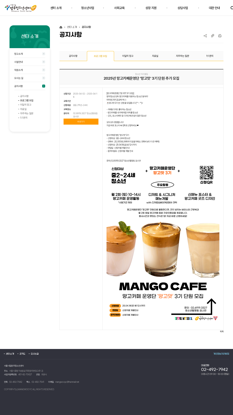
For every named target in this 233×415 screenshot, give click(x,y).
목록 (221, 331)
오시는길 (35, 354)
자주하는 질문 (26, 113)
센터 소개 (72, 27)
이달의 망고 (25, 104)
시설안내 (18, 61)
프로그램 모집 (26, 100)
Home (60, 27)
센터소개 (10, 354)
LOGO (22, 8)
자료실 (23, 109)
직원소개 (18, 70)
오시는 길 (18, 78)
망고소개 (18, 53)
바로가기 (80, 121)
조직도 (22, 354)
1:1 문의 (23, 117)
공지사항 (18, 86)
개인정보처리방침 (221, 354)
